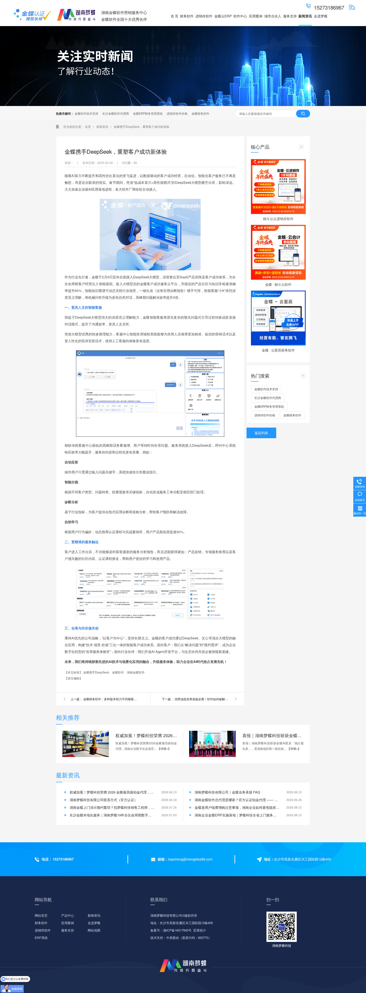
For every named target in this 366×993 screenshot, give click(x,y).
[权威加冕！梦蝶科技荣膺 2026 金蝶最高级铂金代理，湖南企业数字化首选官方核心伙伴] (85, 744)
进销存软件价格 (177, 113)
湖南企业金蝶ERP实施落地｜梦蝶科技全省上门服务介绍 (237, 815)
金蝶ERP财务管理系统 (148, 113)
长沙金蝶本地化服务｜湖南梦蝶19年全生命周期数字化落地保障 (112, 815)
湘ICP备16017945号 (177, 930)
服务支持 (67, 930)
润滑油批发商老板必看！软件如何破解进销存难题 (202, 699)
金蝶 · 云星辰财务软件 (278, 350)
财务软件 (41, 922)
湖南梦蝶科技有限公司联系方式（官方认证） (103, 799)
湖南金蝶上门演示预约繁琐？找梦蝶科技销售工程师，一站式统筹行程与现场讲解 (112, 807)
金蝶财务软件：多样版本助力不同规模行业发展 (110, 699)
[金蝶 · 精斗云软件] (278, 252)
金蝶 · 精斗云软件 (278, 284)
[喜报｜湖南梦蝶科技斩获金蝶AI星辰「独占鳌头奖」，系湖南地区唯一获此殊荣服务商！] (212, 744)
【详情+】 (164, 748)
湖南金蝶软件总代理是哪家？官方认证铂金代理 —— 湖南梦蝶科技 (237, 799)
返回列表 (261, 432)
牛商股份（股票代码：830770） (188, 937)
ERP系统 (41, 937)
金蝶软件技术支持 (86, 113)
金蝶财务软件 (200, 113)
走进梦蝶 (94, 922)
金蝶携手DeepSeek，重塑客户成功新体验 (141, 126)
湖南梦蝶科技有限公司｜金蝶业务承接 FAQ (227, 792)
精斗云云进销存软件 (278, 218)
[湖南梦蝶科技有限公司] (32, 15)
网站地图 (94, 930)
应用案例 (67, 922)
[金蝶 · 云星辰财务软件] (278, 318)
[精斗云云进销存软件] (278, 186)
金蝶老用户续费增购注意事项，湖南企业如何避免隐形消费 (237, 807)
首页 (88, 126)
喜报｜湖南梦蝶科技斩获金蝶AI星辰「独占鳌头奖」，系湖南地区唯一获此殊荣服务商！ (273, 735)
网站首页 (41, 915)
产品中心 (67, 915)
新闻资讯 (102, 126)
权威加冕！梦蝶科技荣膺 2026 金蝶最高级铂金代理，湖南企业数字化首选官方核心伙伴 (146, 735)
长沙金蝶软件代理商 (115, 113)
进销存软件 (43, 930)
